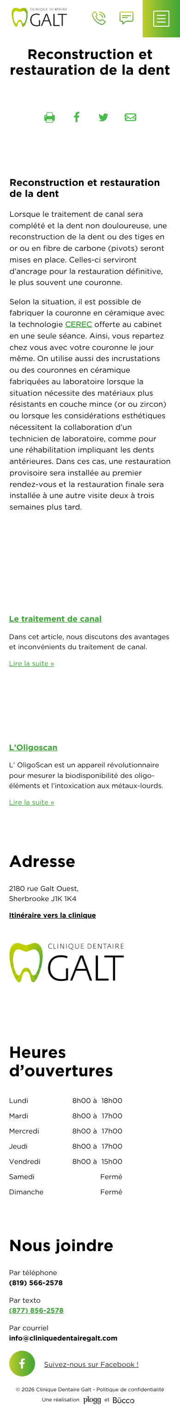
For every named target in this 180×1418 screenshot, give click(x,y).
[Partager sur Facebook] (76, 117)
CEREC (78, 324)
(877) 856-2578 (36, 1310)
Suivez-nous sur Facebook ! (91, 1364)
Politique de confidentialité (130, 1390)
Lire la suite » (31, 663)
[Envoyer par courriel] (130, 117)
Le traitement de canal (55, 619)
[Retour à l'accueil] (42, 16)
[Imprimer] (49, 117)
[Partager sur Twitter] (103, 117)
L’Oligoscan (33, 747)
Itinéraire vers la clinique (52, 915)
